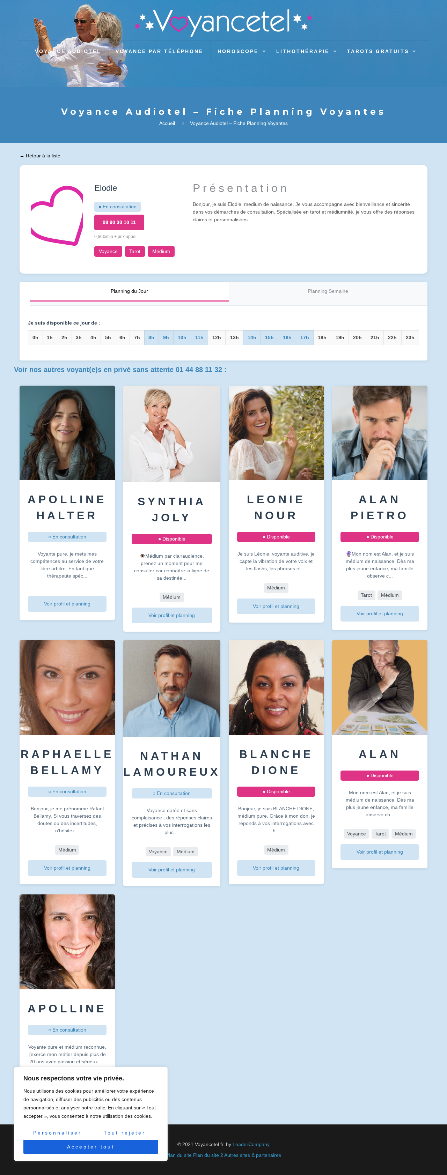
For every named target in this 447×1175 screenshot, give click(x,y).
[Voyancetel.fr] (224, 23)
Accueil (167, 123)
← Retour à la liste (40, 155)
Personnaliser (57, 1133)
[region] (91, 1114)
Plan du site (179, 1155)
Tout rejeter (125, 1133)
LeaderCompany (251, 1144)
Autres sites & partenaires (252, 1155)
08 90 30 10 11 (119, 222)
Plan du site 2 (208, 1155)
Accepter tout (91, 1147)
